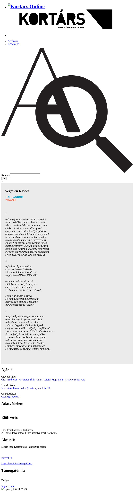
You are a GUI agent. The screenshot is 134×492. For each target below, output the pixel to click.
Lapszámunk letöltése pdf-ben (16, 463)
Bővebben (6, 458)
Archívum (13, 41)
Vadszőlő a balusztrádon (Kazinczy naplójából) (25, 388)
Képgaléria (13, 44)
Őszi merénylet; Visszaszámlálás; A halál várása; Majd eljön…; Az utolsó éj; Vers (43, 379)
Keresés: (5, 175)
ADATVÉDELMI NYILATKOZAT (20, 410)
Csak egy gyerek (10, 396)
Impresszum (7, 486)
